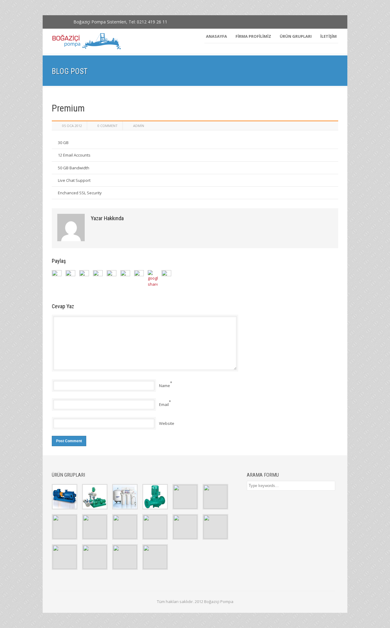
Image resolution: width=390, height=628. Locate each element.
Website (166, 423)
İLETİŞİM (328, 36)
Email (164, 404)
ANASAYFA (216, 36)
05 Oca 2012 (72, 125)
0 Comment (108, 125)
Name (164, 385)
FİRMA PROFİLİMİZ (253, 36)
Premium (68, 108)
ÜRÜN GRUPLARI (296, 36)
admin (138, 125)
